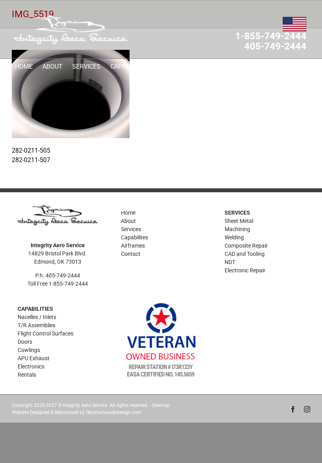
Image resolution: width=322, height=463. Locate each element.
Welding (234, 237)
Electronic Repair (245, 270)
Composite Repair (246, 245)
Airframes (133, 245)
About (128, 221)
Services (131, 229)
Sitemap (161, 405)
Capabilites (134, 237)
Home (128, 213)
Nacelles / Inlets (37, 317)
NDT (230, 262)
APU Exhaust (33, 358)
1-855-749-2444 (270, 36)
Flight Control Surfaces (45, 333)
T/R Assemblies (36, 325)
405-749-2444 (275, 47)
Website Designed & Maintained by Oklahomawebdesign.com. (77, 412)
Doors (25, 342)
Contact (131, 254)
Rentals (27, 375)
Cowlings (29, 350)
